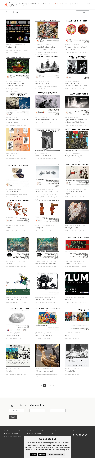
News (76, 4)
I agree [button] (34, 454)
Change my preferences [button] (55, 454)
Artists (45, 4)
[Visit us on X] (77, 435)
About (81, 4)
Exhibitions (57, 4)
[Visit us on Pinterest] (86, 435)
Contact (87, 4)
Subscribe (13, 417)
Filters (83, 12)
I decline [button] (42, 454)
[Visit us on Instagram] (83, 435)
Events (64, 4)
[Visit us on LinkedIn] (80, 435)
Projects (70, 4)
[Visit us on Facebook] (74, 435)
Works (51, 4)
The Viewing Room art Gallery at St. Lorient (30, 5)
